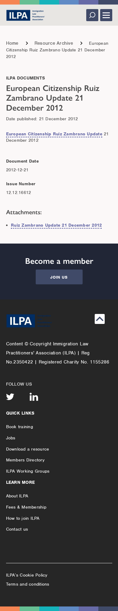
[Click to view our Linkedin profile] (34, 397)
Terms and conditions (27, 584)
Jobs (10, 438)
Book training (19, 426)
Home (12, 43)
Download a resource (27, 449)
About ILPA (17, 496)
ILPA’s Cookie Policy (27, 575)
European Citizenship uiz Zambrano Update (54, 134)
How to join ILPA (23, 518)
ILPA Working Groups (28, 471)
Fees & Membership (26, 507)
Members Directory (25, 460)
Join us (58, 277)
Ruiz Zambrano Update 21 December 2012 (56, 225)
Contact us (17, 529)
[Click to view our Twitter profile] (10, 397)
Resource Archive (53, 43)
